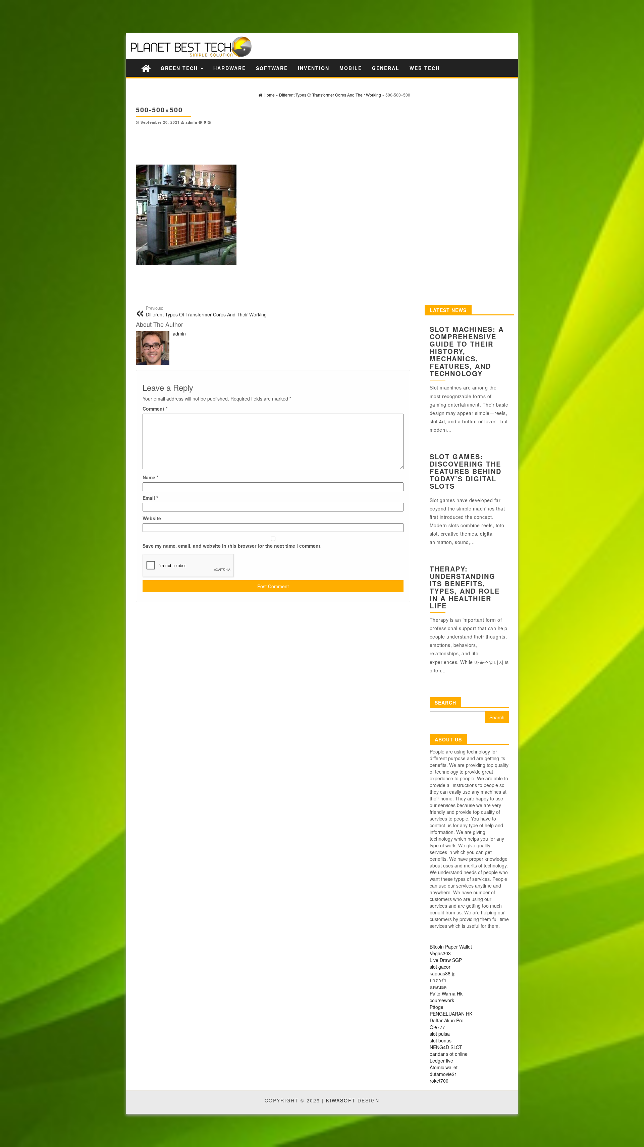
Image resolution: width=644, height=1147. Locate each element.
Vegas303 (440, 953)
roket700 (439, 1080)
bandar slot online (449, 1053)
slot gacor (440, 966)
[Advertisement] (117, 16)
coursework (442, 1000)
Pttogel (437, 1007)
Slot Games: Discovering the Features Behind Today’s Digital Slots (465, 471)
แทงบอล (438, 986)
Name (150, 477)
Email (150, 497)
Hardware (229, 68)
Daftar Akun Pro (447, 1020)
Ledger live (441, 1060)
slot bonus (440, 1040)
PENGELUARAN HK (451, 1013)
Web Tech (425, 68)
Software (272, 68)
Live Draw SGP (446, 960)
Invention (313, 68)
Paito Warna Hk (446, 993)
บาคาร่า (438, 980)
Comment (155, 408)
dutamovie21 (443, 1074)
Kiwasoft (341, 1100)
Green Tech (180, 68)
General (385, 68)
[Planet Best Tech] (146, 68)
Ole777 (437, 1027)
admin (191, 122)
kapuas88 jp (442, 973)
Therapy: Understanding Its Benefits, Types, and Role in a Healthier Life (465, 587)
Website (152, 518)
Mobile (350, 68)
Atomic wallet (444, 1067)
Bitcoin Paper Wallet (451, 946)
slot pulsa (440, 1033)
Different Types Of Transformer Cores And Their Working (206, 311)
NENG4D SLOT (446, 1047)
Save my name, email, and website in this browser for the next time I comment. (232, 545)
